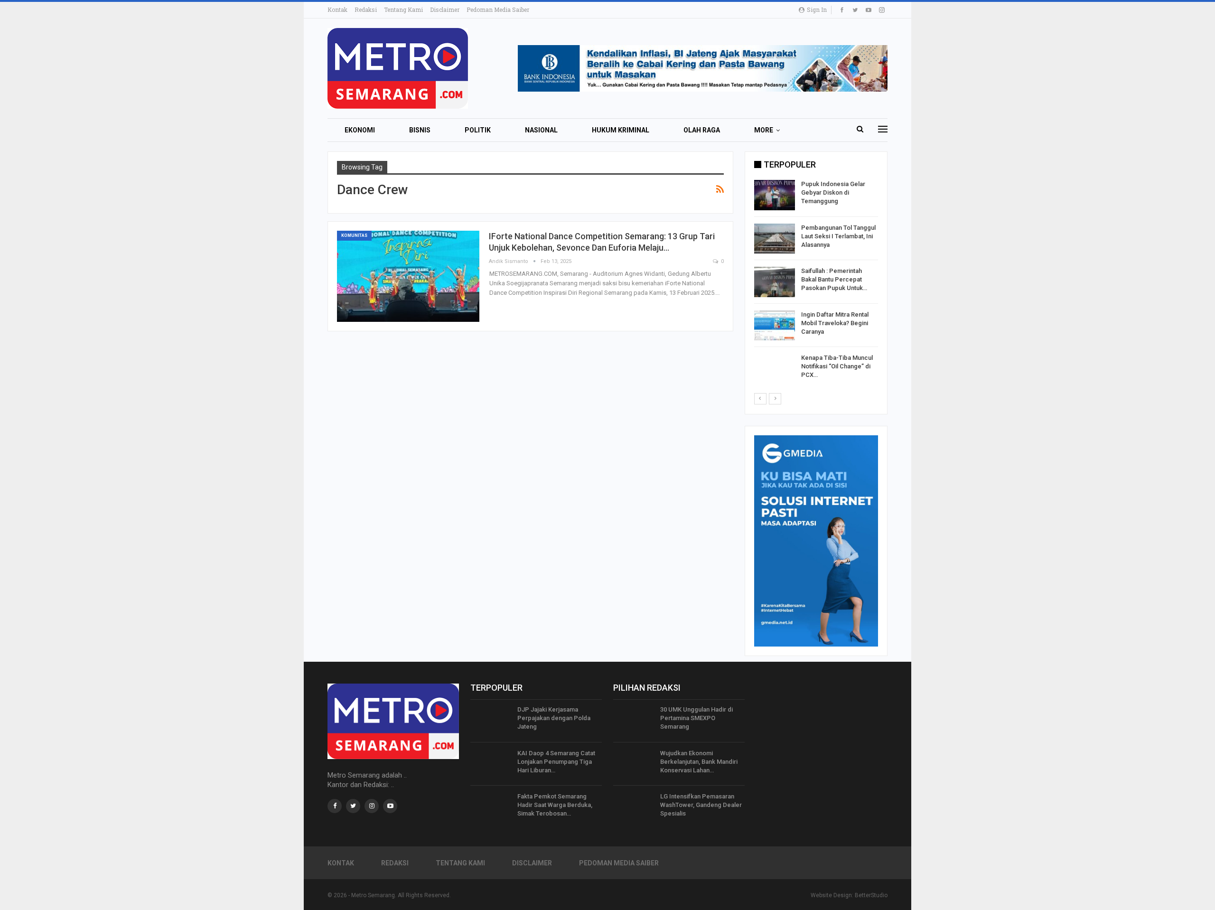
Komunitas (354, 235)
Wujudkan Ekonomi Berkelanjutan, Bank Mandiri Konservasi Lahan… (699, 762)
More (763, 130)
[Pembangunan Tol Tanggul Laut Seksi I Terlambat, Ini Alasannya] (774, 239)
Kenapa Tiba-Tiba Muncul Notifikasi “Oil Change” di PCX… (837, 366)
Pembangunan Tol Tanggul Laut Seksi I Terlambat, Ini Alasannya (838, 236)
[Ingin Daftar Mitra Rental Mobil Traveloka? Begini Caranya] (774, 325)
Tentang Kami (403, 9)
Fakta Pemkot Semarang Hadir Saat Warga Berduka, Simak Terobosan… (554, 805)
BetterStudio (871, 895)
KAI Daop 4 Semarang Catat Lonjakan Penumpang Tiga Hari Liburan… (556, 762)
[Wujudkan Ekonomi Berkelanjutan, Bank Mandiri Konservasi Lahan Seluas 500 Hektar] (633, 764)
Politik (478, 130)
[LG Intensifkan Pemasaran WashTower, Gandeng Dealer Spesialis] (633, 807)
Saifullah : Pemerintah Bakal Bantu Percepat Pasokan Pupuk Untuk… (834, 279)
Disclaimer (444, 9)
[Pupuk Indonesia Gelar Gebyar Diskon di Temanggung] (774, 195)
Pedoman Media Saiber (498, 9)
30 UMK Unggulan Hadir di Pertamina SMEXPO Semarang (696, 718)
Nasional (541, 130)
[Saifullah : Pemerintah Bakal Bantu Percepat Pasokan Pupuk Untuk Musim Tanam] (774, 282)
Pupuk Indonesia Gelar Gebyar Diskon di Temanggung (833, 192)
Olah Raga (701, 130)
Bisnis (419, 130)
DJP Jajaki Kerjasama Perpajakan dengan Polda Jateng (553, 718)
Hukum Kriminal (620, 130)
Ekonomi (360, 130)
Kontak (337, 9)
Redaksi (366, 9)
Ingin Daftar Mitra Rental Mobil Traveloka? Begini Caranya (835, 323)
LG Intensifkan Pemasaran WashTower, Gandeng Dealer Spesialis (701, 805)
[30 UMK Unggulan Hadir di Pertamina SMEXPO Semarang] (633, 720)
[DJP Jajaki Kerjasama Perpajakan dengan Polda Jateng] (490, 720)
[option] (816, 283)
